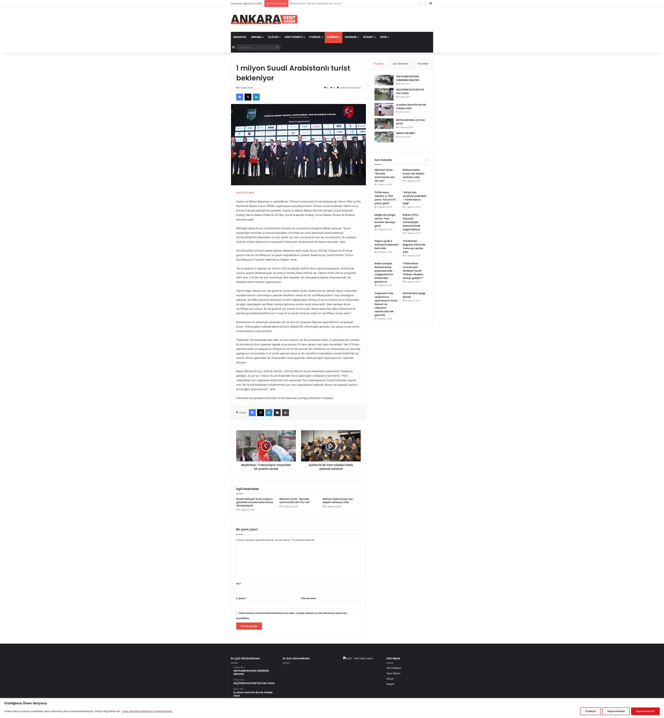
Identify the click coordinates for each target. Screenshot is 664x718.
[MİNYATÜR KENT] (384, 136)
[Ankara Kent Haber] (264, 19)
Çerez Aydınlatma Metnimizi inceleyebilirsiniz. (147, 711)
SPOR (383, 36)
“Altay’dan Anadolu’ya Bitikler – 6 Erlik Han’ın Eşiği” (415, 198)
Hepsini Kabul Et (645, 711)
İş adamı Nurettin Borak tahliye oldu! (411, 106)
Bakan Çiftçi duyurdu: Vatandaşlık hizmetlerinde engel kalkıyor (411, 222)
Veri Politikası (393, 668)
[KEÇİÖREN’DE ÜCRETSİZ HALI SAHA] (384, 94)
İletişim (390, 684)
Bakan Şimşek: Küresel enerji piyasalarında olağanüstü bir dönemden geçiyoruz (384, 272)
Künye (390, 678)
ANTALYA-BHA (245, 192)
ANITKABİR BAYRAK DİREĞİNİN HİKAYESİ (407, 78)
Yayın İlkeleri (393, 673)
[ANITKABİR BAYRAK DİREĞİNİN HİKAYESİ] (384, 80)
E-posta (241, 598)
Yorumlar (422, 63)
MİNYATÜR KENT (405, 133)
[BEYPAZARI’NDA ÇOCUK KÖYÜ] (384, 123)
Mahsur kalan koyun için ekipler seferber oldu (314, 3)
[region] (332, 708)
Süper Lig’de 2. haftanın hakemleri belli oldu (387, 244)
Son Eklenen (400, 63)
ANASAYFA (239, 36)
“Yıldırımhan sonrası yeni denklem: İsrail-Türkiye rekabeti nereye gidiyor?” (413, 271)
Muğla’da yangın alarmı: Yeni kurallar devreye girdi (385, 220)
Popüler (379, 63)
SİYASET (368, 36)
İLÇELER (273, 36)
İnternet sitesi (308, 598)
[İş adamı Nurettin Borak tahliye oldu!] (384, 109)
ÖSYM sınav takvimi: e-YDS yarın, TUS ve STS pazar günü (385, 198)
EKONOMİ (350, 36)
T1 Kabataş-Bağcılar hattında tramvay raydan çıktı (414, 246)
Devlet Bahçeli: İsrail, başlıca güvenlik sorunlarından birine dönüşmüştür (254, 502)
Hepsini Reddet (616, 711)
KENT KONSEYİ (294, 36)
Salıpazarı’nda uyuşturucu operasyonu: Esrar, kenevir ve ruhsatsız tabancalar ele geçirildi (386, 304)
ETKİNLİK (314, 36)
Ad (238, 583)
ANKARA (256, 36)
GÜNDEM (332, 36)
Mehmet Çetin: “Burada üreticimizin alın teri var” (295, 500)
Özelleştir (590, 711)
